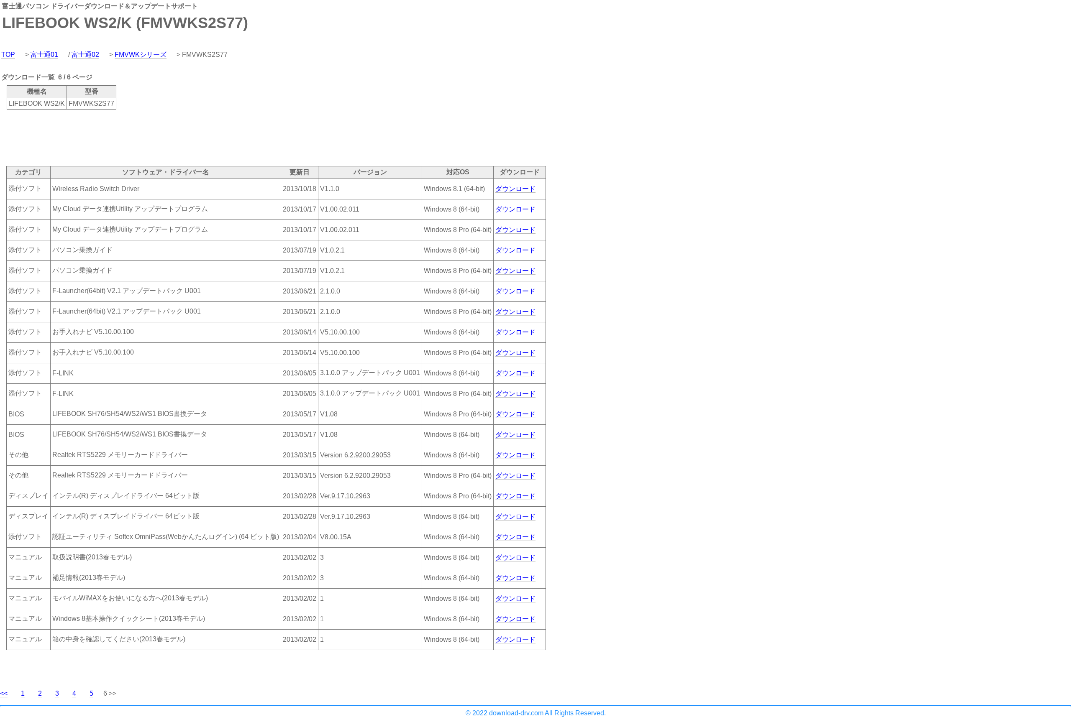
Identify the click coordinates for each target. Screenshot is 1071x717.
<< (4, 693)
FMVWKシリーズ (141, 54)
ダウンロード (515, 188)
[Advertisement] (152, 137)
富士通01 (44, 54)
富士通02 (85, 54)
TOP (8, 54)
